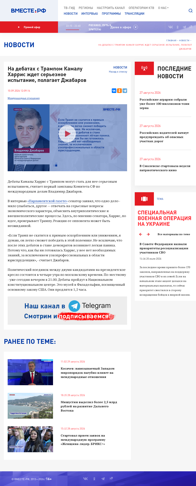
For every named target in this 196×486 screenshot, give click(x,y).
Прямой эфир (32, 27)
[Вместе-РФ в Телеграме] (184, 27)
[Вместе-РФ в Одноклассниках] (178, 27)
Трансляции (134, 13)
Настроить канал (111, 8)
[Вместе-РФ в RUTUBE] (190, 27)
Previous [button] (140, 234)
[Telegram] (124, 90)
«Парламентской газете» (47, 201)
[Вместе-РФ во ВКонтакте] (170, 27)
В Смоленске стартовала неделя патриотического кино (165, 168)
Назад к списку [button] (118, 71)
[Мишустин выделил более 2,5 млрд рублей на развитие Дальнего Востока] (30, 406)
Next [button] (148, 234)
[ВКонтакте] (114, 90)
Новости (71, 13)
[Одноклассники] (119, 90)
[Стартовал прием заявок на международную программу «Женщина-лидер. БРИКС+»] (30, 439)
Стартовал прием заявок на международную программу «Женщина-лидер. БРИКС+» (83, 439)
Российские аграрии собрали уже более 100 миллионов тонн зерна (164, 103)
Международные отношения (24, 98)
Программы (111, 13)
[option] (165, 269)
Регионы (86, 8)
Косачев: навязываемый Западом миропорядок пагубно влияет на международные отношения (87, 372)
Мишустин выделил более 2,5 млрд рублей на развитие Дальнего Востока (89, 406)
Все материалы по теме (174, 234)
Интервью (89, 13)
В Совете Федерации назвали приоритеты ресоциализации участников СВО (164, 248)
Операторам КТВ (141, 8)
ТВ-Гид (69, 8)
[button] (190, 10)
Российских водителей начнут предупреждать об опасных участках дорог (164, 137)
